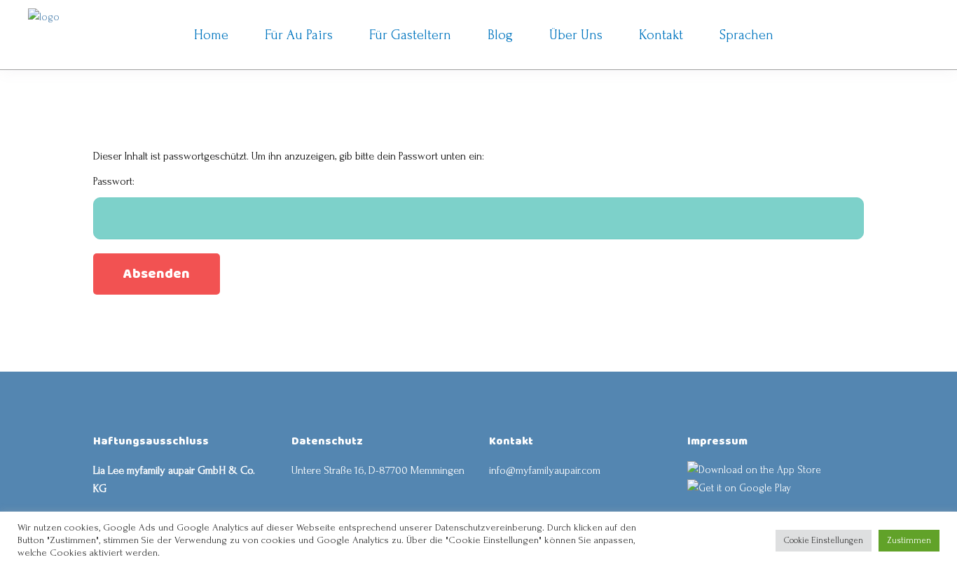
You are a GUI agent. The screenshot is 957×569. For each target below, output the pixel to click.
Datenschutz (327, 441)
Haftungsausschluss (151, 441)
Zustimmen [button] (909, 540)
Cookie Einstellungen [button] (823, 540)
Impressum (717, 441)
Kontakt (511, 441)
